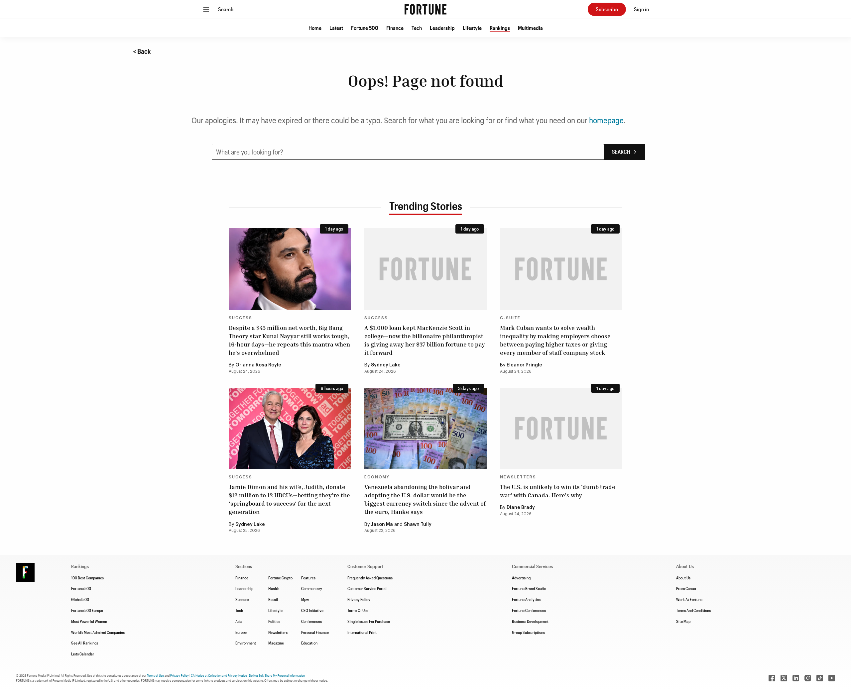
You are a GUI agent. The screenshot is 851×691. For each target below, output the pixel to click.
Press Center (686, 588)
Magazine (276, 643)
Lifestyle (472, 28)
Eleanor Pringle (524, 365)
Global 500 (80, 599)
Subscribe (607, 9)
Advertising (521, 577)
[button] (314, 28)
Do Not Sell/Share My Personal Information (277, 675)
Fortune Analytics (526, 599)
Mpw (305, 599)
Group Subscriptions (528, 632)
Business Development (530, 621)
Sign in (641, 9)
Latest (336, 28)
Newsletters (518, 477)
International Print (362, 632)
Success (240, 318)
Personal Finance (315, 632)
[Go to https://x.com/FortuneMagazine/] (784, 678)
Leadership (442, 28)
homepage (606, 120)
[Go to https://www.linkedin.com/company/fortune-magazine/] (795, 678)
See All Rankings (84, 643)
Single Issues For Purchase (368, 621)
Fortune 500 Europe (87, 610)
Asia (238, 621)
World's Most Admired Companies (98, 632)
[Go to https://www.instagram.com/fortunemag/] (807, 678)
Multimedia (530, 28)
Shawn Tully (417, 524)
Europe (241, 632)
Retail (273, 599)
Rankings (500, 28)
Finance (395, 28)
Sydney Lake (386, 365)
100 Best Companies (87, 577)
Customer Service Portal (367, 588)
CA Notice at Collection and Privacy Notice (219, 675)
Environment (245, 643)
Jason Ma (382, 524)
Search (225, 9)
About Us (683, 577)
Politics (274, 621)
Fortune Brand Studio (529, 588)
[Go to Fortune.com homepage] (425, 9)
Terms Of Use (357, 610)
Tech (417, 28)
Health (273, 588)
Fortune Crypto (280, 577)
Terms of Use (155, 675)
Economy (377, 477)
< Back (142, 51)
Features (308, 577)
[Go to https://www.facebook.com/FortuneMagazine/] (772, 678)
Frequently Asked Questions (370, 577)
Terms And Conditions (693, 610)
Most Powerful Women (89, 621)
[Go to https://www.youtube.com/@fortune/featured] (831, 678)
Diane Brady (521, 507)
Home (314, 28)
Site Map (683, 621)
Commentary (311, 588)
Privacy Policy (358, 599)
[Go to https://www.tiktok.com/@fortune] (819, 678)
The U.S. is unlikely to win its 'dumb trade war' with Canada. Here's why (557, 491)
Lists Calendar (82, 653)
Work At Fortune (689, 599)
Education (309, 643)
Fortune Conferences (529, 610)
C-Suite (510, 318)
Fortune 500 (364, 28)
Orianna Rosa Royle (258, 365)
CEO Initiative (312, 610)
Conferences (311, 621)
